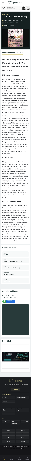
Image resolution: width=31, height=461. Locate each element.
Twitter (8, 437)
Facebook (8, 430)
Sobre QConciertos (21, 397)
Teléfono (8, 441)
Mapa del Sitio (25, 421)
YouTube (23, 433)
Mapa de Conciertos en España (22, 409)
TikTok (8, 433)
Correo (22, 437)
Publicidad (4, 401)
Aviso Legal (5, 421)
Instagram (23, 430)
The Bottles (7, 254)
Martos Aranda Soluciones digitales (16, 448)
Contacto (4, 397)
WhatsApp (23, 441)
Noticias (4, 414)
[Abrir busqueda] (28, 2)
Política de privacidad (14, 422)
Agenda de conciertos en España (8, 409)
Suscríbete (15, 389)
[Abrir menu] (2, 2)
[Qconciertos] (15, 2)
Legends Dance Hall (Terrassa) (12, 268)
